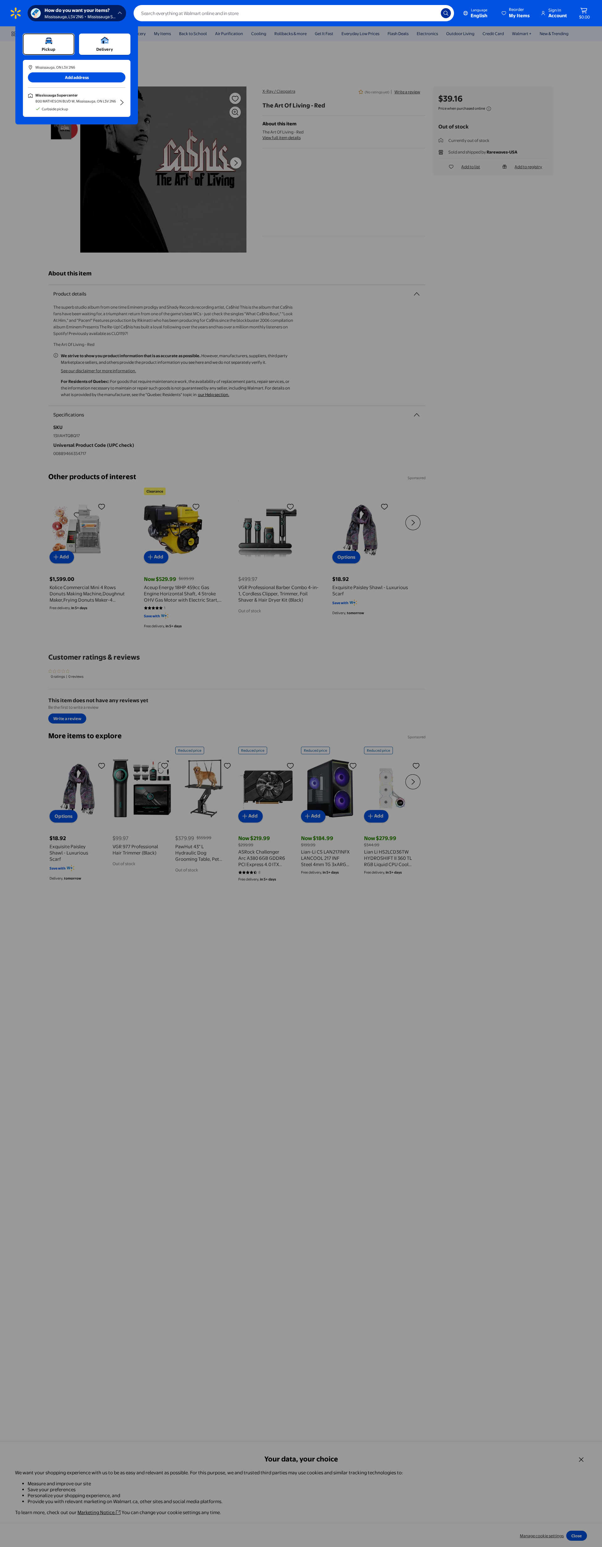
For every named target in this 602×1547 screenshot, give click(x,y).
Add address (77, 77)
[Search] (446, 13)
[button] (516, 13)
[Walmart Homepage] (16, 13)
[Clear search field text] (431, 13)
